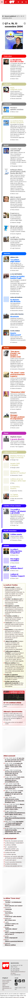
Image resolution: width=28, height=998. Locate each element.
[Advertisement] (15, 740)
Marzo (14, 940)
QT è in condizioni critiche (12, 703)
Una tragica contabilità (14, 559)
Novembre (9, 912)
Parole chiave (5, 981)
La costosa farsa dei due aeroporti (16, 122)
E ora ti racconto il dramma (13, 862)
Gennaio (13, 904)
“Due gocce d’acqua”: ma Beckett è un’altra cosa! (15, 354)
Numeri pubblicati (10, 16)
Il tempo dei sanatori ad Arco (13, 866)
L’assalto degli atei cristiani (15, 149)
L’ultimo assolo (16, 534)
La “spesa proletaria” (14, 495)
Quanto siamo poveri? (15, 334)
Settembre (10, 919)
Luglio (11, 923)
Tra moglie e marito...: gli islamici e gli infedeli (18, 511)
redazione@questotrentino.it (18, 971)
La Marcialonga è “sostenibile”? (14, 843)
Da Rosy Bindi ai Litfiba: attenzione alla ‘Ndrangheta (14, 684)
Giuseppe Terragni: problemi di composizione (17, 417)
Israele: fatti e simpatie (15, 464)
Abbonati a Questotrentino (13, 711)
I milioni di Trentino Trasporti (17, 575)
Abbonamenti (5, 986)
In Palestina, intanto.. (15, 487)
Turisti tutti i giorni (10, 860)
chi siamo (13, 973)
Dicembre (8, 908)
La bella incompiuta (11, 864)
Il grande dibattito (17, 439)
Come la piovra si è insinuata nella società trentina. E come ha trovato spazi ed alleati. (14, 625)
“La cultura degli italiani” (15, 260)
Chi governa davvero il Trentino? (18, 472)
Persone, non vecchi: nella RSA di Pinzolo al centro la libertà (14, 857)
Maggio (14, 932)
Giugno (11, 928)
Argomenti (5, 983)
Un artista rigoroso (10, 854)
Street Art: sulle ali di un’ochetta (16, 227)
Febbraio (13, 901)
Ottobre (13, 915)
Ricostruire (14, 316)
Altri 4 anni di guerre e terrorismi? (18, 198)
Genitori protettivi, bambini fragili (17, 277)
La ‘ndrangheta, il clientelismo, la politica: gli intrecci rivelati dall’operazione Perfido (14, 618)
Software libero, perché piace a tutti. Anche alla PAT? (18, 171)
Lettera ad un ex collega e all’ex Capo (18, 480)
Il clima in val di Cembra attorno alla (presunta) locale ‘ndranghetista (14, 601)
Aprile (11, 936)
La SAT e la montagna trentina (17, 238)
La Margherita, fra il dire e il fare (16, 60)
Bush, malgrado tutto (16, 88)
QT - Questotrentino (11, 847)
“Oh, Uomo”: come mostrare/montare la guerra (17, 374)
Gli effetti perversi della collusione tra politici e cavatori (14, 677)
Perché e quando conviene (16, 108)
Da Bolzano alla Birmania (15, 300)
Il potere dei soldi (10, 852)
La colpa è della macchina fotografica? (16, 551)
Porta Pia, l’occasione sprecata (14, 841)
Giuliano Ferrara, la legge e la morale (17, 456)
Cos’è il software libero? (16, 567)
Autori (3, 985)
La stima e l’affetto (10, 845)
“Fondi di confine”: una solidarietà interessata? (12, 849)
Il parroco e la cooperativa (15, 214)
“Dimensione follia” (17, 392)
